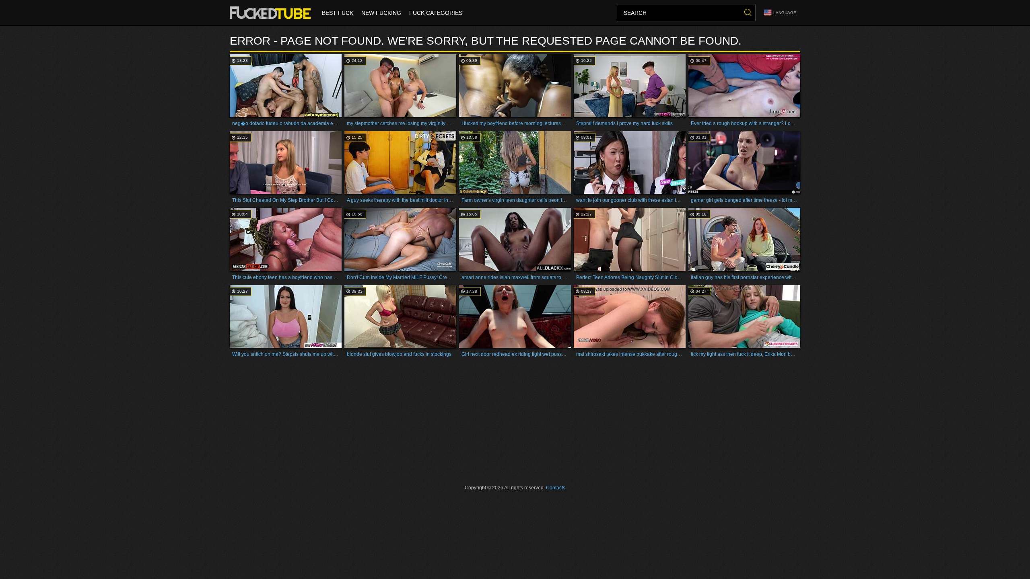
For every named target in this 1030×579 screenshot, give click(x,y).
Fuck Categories (435, 13)
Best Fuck (337, 13)
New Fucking (381, 13)
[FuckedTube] (272, 12)
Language (784, 12)
